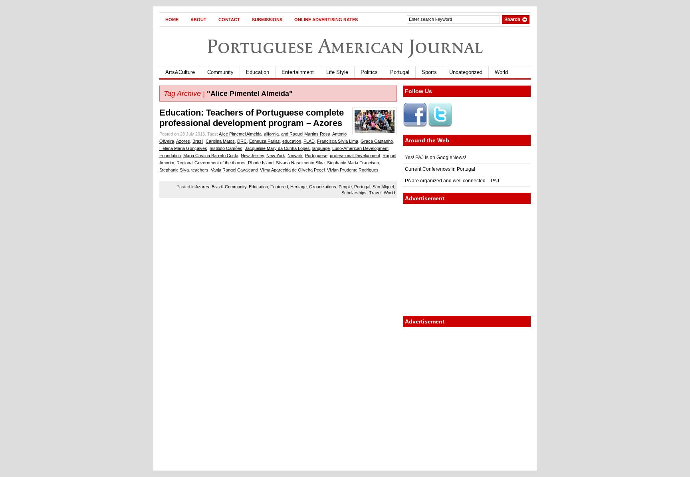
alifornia (271, 134)
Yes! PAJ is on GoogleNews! (435, 157)
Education (257, 72)
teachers (199, 170)
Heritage (298, 186)
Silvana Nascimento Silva (300, 162)
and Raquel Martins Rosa (305, 134)
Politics (369, 72)
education (291, 141)
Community (220, 72)
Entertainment (298, 72)
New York (275, 155)
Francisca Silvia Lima (337, 141)
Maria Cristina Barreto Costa (210, 155)
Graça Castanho (377, 141)
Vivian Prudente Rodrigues (353, 170)
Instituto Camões (226, 148)
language (321, 148)
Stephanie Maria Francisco (353, 162)
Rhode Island (261, 162)
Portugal (399, 72)
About (198, 19)
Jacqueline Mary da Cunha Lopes (277, 148)
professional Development (355, 155)
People (345, 186)
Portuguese (316, 155)
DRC (242, 141)
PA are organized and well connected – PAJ (452, 181)
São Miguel (383, 186)
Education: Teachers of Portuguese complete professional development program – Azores (251, 118)
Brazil (197, 141)
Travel (375, 192)
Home (171, 19)
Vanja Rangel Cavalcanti (234, 170)
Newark (295, 155)
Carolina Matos (220, 141)
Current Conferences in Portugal (440, 169)
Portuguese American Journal (345, 46)
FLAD (309, 141)
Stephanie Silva (174, 170)
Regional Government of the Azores (211, 162)
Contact (229, 19)
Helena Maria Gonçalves (183, 148)
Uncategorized (465, 72)
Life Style (337, 72)
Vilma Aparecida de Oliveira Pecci (292, 170)
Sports (429, 72)
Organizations (322, 186)
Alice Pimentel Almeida (240, 134)
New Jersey (252, 155)
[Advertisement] (467, 260)
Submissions (267, 19)
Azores (183, 141)
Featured (279, 186)
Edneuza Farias (264, 141)
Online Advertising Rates (326, 19)
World (501, 72)
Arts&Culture (180, 72)
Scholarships (354, 192)
